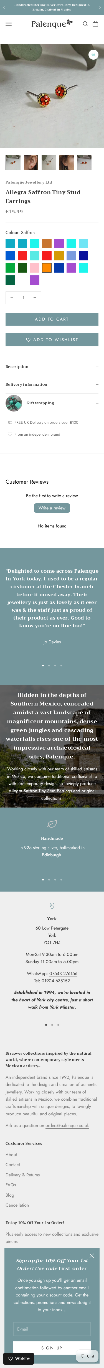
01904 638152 (56, 981)
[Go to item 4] (66, 162)
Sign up (52, 1348)
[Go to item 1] (13, 162)
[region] (52, 844)
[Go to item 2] (31, 162)
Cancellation (17, 1205)
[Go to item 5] (84, 162)
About (11, 1154)
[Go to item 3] (49, 162)
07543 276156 (63, 973)
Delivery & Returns (23, 1175)
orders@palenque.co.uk (67, 1125)
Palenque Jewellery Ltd (29, 182)
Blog (10, 1195)
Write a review (52, 508)
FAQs (11, 1185)
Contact (13, 1164)
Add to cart (52, 319)
